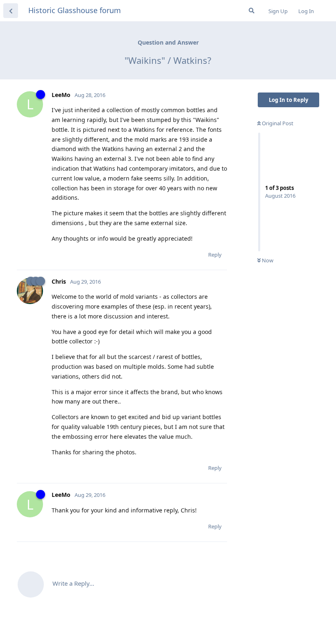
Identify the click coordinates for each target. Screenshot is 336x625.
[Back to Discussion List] (10, 10)
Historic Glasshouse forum (74, 10)
